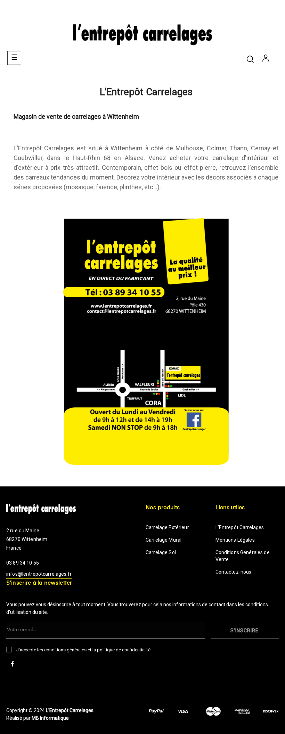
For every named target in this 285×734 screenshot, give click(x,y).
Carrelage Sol (161, 552)
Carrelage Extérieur (167, 527)
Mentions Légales (235, 540)
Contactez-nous (233, 572)
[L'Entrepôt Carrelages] (146, 340)
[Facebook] (12, 664)
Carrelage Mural (163, 540)
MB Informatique (50, 718)
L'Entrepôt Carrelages (239, 527)
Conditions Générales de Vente (242, 556)
